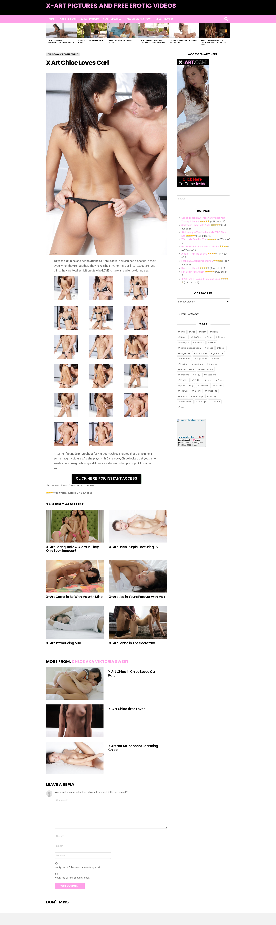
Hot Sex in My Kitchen (192, 271)
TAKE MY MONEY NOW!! (139, 18)
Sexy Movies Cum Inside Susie (120, 41)
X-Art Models (90, 18)
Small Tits (212, 390)
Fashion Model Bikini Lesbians (197, 261)
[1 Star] (47, 493)
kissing (184, 364)
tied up (202, 401)
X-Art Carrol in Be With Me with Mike (74, 596)
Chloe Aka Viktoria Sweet (100, 661)
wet (182, 407)
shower (184, 390)
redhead (204, 385)
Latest (223, 9)
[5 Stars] (55, 493)
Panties (184, 380)
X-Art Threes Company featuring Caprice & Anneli (153, 41)
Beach (183, 337)
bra (65, 485)
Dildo (213, 342)
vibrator (216, 401)
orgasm (184, 374)
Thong (90, 485)
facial (222, 347)
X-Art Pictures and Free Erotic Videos (111, 5)
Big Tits (197, 337)
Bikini (209, 337)
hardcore (185, 358)
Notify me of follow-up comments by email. (78, 867)
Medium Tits (207, 369)
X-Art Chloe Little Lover (126, 709)
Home (51, 18)
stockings (198, 396)
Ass (193, 331)
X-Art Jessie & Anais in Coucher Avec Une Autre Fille (213, 42)
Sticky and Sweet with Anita (195, 225)
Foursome (201, 353)
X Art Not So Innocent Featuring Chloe (133, 748)
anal (182, 331)
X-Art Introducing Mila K (65, 643)
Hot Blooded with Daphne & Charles (200, 246)
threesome (186, 401)
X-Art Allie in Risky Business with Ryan (183, 41)
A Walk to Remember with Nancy (90, 41)
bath (203, 331)
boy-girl (53, 485)
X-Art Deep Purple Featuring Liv (133, 547)
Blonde (222, 337)
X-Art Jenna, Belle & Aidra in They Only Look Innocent (72, 549)
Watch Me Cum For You (194, 239)
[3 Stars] (51, 493)
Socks (183, 396)
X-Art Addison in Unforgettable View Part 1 (61, 41)
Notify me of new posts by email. (72, 877)
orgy (197, 374)
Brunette (76, 485)
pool (209, 380)
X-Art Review (164, 18)
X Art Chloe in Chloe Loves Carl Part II (132, 673)
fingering (185, 353)
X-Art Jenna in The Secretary (132, 643)
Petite (197, 380)
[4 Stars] (53, 493)
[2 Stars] (49, 493)
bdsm (215, 331)
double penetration (190, 347)
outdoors (211, 374)
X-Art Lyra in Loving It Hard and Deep (200, 279)
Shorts (218, 385)
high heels (202, 358)
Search (226, 19)
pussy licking (187, 385)
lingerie (213, 364)
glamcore (218, 353)
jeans (216, 358)
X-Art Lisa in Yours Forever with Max (137, 596)
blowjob (184, 342)
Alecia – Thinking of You (194, 253)
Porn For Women (190, 314)
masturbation (187, 369)
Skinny (198, 390)
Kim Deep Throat (190, 268)
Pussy (221, 380)
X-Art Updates (112, 18)
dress (210, 347)
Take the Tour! (67, 18)
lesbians (198, 364)
